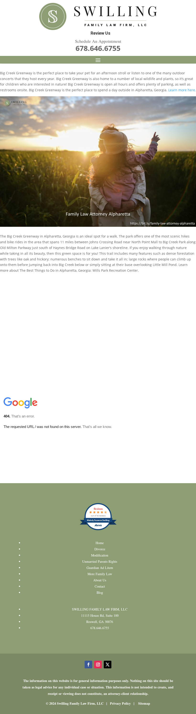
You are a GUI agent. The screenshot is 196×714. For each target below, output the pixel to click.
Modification (99, 555)
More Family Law (99, 574)
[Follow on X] (107, 664)
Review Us (100, 33)
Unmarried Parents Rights (99, 561)
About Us (99, 580)
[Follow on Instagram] (98, 664)
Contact (100, 586)
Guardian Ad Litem (100, 567)
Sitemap (144, 703)
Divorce (99, 549)
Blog (100, 592)
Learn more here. (182, 90)
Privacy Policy (120, 703)
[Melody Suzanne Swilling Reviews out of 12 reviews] (98, 529)
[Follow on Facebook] (88, 664)
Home (100, 543)
